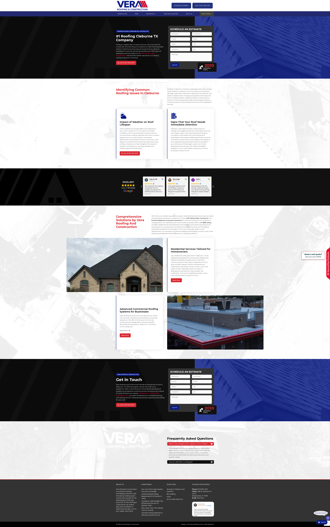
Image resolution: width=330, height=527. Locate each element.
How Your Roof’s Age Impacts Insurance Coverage (152, 490)
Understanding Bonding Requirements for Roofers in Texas (151, 496)
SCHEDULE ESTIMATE (181, 6)
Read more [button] (148, 194)
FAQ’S (169, 497)
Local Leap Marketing (192, 524)
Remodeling (171, 494)
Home (136, 14)
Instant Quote (122, 14)
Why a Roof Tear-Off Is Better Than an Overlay (152, 509)
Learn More (129, 511)
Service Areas (206, 14)
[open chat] (328, 518)
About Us (189, 14)
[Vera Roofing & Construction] (132, 5)
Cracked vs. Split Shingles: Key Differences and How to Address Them (152, 503)
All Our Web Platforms (175, 499)
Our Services (150, 14)
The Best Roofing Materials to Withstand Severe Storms (152, 514)
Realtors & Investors (171, 14)
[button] (141, 187)
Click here (200, 498)
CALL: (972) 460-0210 (202, 6)
